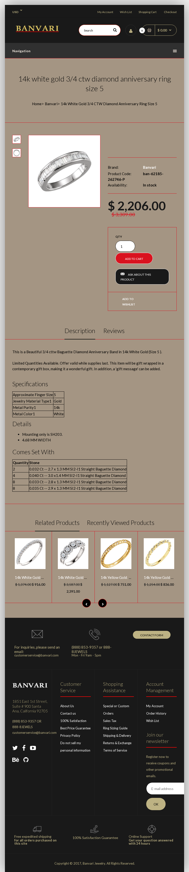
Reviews (114, 330)
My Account (105, 12)
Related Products (57, 522)
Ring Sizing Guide (115, 728)
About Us (67, 706)
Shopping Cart (148, 12)
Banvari (51, 103)
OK (156, 804)
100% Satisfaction (73, 721)
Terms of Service (115, 750)
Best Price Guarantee (75, 728)
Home (37, 103)
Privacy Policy (70, 736)
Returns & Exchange (117, 743)
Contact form (151, 635)
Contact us (68, 713)
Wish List (126, 12)
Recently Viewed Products (120, 522)
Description (79, 330)
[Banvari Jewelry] (37, 30)
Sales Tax (109, 721)
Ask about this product (136, 277)
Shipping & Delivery (117, 736)
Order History (156, 713)
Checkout (170, 12)
